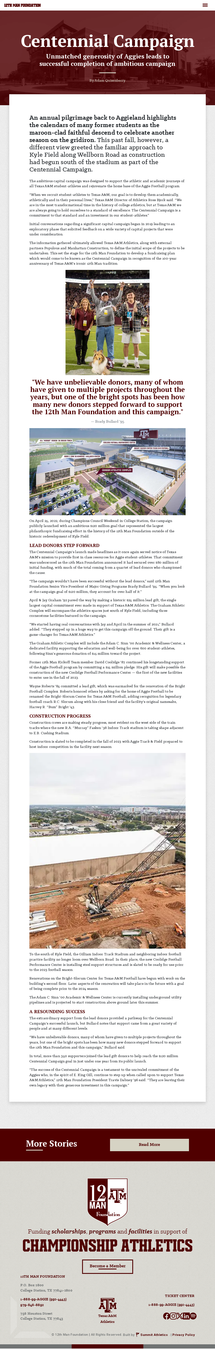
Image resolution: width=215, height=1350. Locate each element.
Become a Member (108, 1266)
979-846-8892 (32, 1305)
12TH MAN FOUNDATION (22, 6)
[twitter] (179, 1317)
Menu (205, 3)
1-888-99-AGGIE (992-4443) (43, 1299)
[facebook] (166, 1317)
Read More (149, 1145)
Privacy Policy (183, 1335)
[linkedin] (186, 1317)
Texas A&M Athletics (107, 1319)
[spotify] (193, 1317)
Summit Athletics (154, 1335)
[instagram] (173, 1317)
